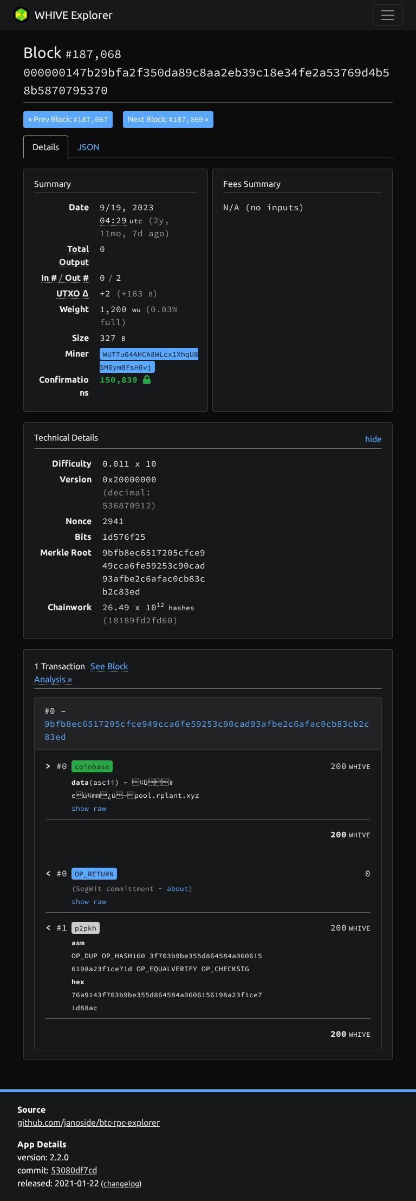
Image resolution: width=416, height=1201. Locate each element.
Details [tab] (45, 147)
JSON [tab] (88, 147)
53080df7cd (74, 1170)
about (177, 888)
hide (373, 439)
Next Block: (168, 119)
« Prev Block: (68, 119)
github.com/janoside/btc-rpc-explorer (88, 1122)
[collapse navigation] (388, 15)
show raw (89, 808)
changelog (121, 1183)
